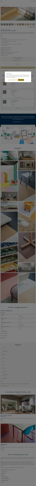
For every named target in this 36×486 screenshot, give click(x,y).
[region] (18, 76)
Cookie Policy (13, 77)
